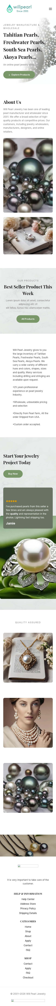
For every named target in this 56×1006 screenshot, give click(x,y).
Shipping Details (28, 913)
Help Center (28, 899)
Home (28, 926)
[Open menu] (52, 8)
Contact (28, 945)
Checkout (28, 977)
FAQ (28, 950)
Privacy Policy (28, 908)
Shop (28, 931)
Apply (28, 940)
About (28, 936)
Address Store (28, 903)
